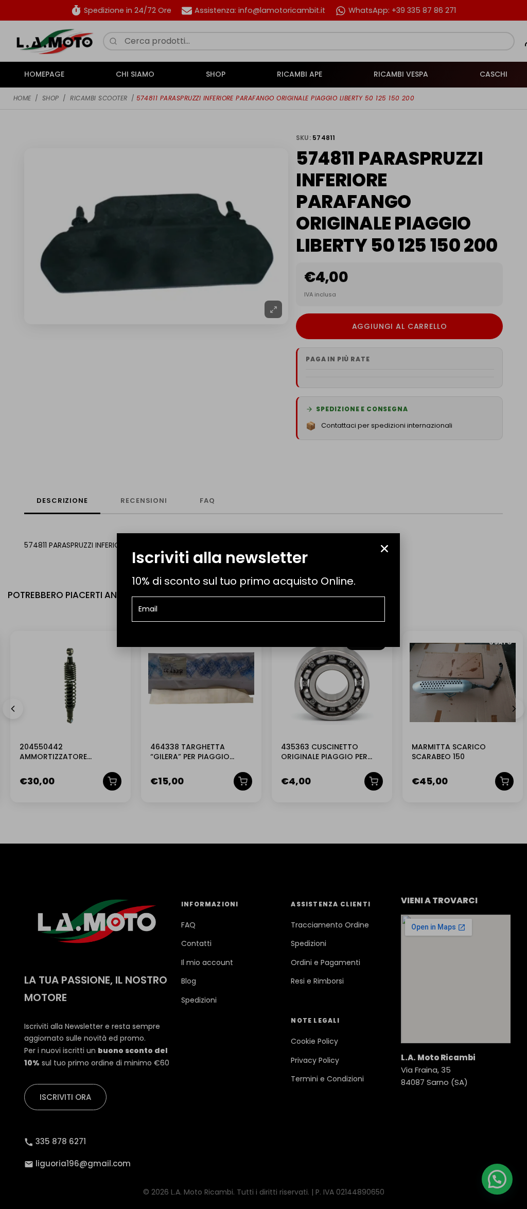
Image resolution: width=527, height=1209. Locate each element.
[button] (384, 549)
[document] (263, 604)
